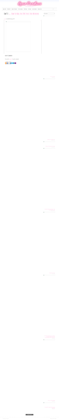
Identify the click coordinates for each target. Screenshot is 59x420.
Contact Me (40, 9)
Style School (20, 9)
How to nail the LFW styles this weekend (24, 13)
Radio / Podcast (14, 9)
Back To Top (29, 414)
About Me (4, 9)
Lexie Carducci (29, 4)
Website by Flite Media (53, 418)
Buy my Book (34, 9)
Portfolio (25, 9)
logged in (10, 59)
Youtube (29, 9)
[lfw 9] (18, 21)
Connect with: (8, 61)
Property (9, 9)
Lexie (5, 19)
